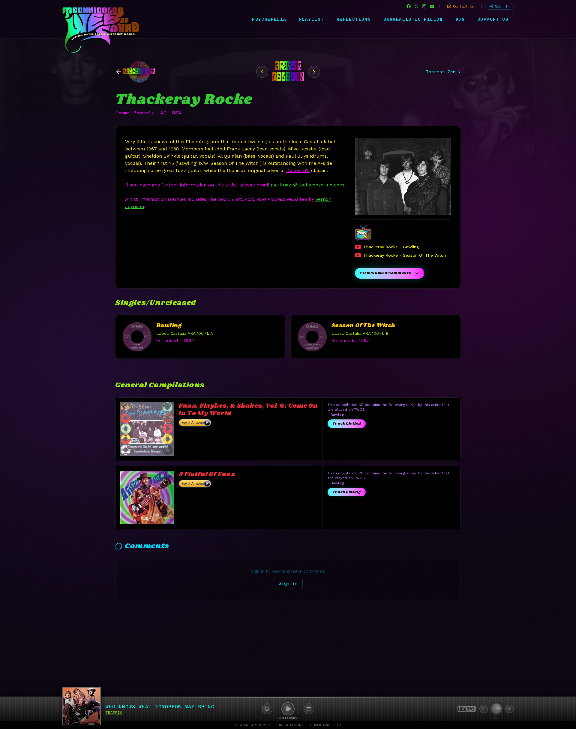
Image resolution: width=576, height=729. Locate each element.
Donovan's (298, 170)
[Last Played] (267, 708)
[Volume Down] (483, 709)
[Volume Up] (509, 709)
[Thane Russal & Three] (314, 72)
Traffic (114, 712)
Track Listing (346, 423)
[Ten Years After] (262, 72)
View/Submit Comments (385, 273)
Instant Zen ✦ (443, 72)
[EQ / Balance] (309, 708)
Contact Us (463, 6)
